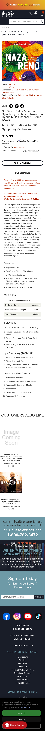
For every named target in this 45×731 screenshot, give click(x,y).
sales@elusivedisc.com (22, 645)
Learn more (25, 707)
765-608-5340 (22, 639)
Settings (21, 719)
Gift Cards (22, 663)
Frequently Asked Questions (23, 670)
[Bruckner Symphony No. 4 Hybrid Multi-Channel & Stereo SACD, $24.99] (11, 482)
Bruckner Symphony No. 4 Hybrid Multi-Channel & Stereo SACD (11, 502)
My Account (22, 657)
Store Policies (22, 676)
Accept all (21, 713)
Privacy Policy (22, 680)
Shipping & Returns (22, 673)
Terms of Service (22, 683)
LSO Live (11, 87)
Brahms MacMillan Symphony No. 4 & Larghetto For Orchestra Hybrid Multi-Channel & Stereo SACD (11, 457)
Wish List (22, 660)
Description (22, 173)
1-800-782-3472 (22, 534)
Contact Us (22, 667)
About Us (23, 697)
